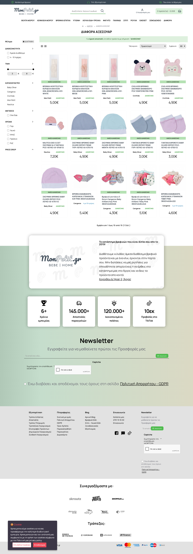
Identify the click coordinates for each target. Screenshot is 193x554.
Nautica (47, 152)
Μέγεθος (9, 111)
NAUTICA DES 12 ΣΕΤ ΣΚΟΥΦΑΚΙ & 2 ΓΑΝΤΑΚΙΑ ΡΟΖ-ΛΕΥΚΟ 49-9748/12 (53, 145)
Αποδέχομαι (39, 545)
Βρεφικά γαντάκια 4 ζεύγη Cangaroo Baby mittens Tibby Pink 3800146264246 (141, 200)
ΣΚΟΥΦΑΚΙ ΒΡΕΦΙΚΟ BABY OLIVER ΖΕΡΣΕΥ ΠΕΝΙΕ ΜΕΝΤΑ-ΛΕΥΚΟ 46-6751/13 (113, 145)
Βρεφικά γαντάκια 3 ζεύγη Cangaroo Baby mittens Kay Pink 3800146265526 (111, 200)
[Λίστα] (45, 46)
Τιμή (7, 63)
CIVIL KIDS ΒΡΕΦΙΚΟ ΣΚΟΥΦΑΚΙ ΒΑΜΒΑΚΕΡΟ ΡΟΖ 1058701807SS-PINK (142, 88)
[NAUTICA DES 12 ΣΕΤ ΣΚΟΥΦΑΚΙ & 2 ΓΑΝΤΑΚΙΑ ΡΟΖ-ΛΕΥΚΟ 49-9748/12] (54, 124)
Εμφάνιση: (173, 46)
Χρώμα (8, 121)
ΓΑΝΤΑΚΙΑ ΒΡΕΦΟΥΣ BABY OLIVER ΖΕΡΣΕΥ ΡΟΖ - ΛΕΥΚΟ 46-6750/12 (172, 145)
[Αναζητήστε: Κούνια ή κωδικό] (102, 11)
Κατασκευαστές (12, 83)
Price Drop (10, 149)
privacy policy (35, 540)
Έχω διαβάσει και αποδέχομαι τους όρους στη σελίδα (97, 383)
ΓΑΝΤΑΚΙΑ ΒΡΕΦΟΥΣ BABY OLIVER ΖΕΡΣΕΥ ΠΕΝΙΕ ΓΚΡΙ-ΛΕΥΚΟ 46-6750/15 (143, 145)
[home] (83, 26)
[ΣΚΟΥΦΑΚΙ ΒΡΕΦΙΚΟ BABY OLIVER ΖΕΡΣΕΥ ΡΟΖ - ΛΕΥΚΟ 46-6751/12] (54, 178)
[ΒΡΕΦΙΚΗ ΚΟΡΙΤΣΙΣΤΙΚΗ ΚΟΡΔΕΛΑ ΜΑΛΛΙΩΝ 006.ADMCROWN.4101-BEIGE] (84, 67)
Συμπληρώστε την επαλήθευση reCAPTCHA (39, 367)
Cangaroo (77, 203)
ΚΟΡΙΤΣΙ (90, 26)
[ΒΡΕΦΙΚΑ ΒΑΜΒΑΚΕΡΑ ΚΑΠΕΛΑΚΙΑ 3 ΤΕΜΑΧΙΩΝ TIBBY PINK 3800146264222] (173, 178)
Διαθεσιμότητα (12, 48)
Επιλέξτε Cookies (22, 545)
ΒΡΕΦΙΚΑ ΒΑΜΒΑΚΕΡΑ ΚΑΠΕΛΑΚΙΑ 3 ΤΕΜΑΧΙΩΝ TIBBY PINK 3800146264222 (171, 197)
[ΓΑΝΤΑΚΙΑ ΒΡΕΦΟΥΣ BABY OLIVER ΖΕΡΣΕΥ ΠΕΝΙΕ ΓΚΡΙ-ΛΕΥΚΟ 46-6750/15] (143, 124)
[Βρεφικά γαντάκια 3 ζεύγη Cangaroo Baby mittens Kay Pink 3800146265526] (113, 178)
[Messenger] (123, 433)
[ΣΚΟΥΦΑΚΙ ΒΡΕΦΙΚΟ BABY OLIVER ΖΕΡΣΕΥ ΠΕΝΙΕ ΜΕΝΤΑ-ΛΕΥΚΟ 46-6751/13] (113, 124)
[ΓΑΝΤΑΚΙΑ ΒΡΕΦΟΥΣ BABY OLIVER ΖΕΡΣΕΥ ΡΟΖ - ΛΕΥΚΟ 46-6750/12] (173, 124)
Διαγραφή (29, 41)
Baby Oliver (78, 152)
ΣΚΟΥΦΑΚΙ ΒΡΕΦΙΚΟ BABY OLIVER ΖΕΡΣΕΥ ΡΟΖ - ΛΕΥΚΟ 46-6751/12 (54, 199)
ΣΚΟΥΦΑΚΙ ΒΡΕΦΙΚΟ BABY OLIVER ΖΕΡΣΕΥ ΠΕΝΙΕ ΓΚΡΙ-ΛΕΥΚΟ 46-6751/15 (83, 145)
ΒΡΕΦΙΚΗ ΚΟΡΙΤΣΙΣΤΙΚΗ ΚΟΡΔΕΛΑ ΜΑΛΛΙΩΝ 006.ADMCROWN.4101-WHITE (53, 90)
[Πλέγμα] (42, 46)
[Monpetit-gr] (116, 433)
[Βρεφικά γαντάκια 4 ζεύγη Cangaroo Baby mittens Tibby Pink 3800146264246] (143, 178)
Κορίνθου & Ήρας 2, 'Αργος (115, 279)
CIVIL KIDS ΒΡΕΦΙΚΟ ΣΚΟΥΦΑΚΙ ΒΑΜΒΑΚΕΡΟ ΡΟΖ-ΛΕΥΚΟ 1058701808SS (171, 90)
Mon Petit (47, 98)
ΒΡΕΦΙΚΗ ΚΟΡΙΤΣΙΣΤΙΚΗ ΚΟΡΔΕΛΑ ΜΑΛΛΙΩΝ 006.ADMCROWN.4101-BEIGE (82, 90)
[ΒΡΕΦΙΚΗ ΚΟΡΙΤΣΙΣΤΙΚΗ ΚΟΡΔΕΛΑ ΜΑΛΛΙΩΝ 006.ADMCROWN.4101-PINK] (113, 67)
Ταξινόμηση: (133, 46)
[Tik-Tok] (129, 433)
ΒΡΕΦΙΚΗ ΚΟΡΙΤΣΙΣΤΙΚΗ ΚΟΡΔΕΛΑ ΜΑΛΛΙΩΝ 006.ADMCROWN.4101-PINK (112, 90)
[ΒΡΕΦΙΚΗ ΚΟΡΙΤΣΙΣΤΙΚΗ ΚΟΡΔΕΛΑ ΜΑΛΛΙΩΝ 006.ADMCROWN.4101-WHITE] (54, 67)
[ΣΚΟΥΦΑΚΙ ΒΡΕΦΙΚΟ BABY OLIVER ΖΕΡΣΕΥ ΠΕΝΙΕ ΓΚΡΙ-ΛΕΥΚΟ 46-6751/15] (84, 124)
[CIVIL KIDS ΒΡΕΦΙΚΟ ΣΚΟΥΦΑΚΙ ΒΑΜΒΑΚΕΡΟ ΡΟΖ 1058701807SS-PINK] (143, 67)
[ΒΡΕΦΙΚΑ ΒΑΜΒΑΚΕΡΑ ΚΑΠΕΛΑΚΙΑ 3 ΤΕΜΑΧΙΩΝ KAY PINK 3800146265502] (84, 178)
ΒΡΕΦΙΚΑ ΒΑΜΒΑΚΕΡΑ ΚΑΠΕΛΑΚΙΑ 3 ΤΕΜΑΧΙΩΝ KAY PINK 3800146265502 (83, 196)
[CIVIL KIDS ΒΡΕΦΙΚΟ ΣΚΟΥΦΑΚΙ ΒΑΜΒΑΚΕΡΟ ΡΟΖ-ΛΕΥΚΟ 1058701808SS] (173, 67)
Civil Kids (136, 96)
